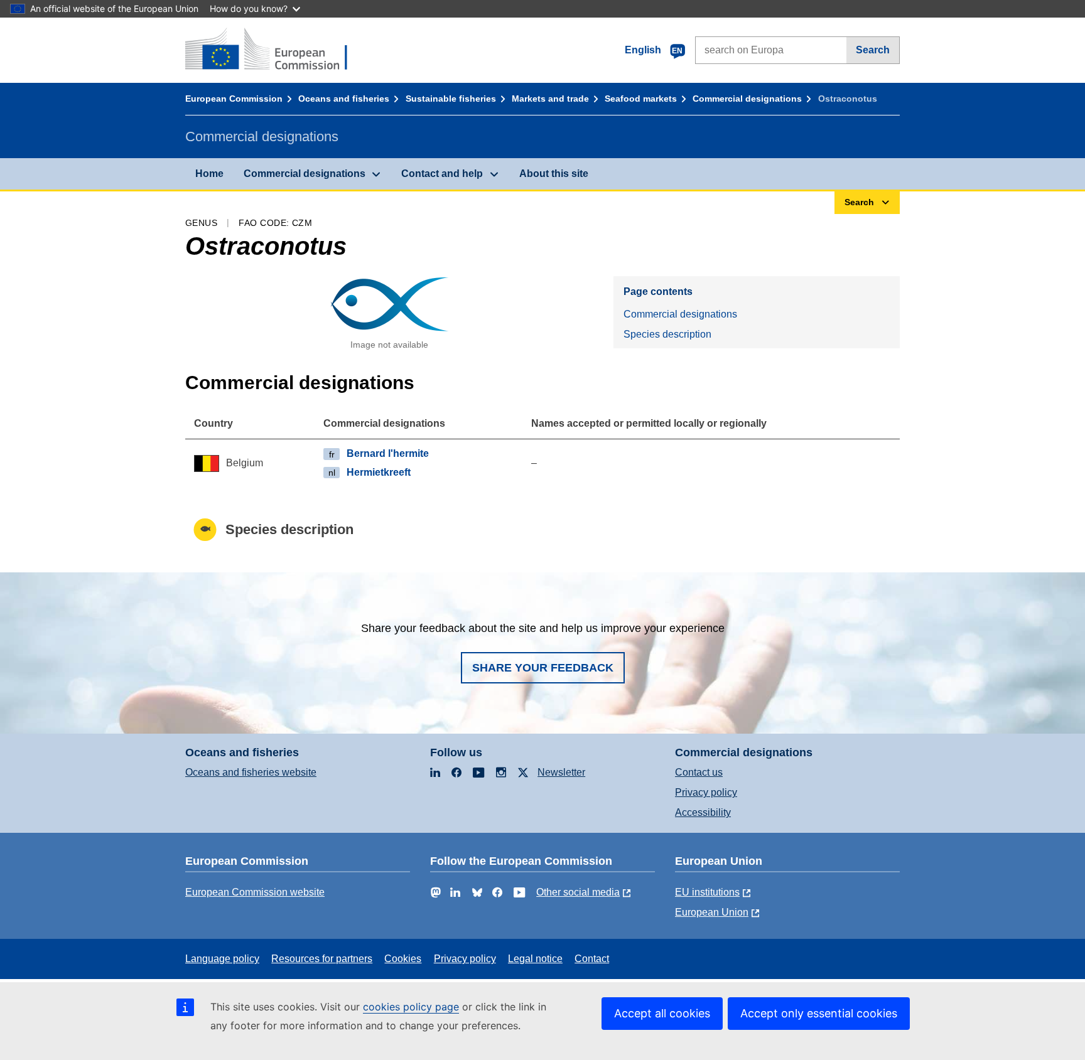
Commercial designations (747, 99)
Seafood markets (641, 99)
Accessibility (703, 812)
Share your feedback (542, 667)
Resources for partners (321, 958)
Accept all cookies (662, 1013)
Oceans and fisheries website (250, 772)
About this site (553, 173)
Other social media (578, 892)
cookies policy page (411, 1006)
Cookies (402, 958)
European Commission (234, 99)
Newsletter (561, 772)
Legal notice (535, 958)
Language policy (222, 958)
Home (209, 173)
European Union (711, 912)
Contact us (699, 772)
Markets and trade (550, 99)
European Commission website (255, 892)
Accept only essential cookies (818, 1013)
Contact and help (442, 173)
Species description (667, 334)
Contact (592, 958)
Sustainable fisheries (451, 99)
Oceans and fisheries (343, 99)
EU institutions (707, 892)
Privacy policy (706, 792)
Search (873, 50)
